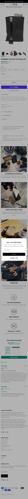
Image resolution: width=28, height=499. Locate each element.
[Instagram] (14, 258)
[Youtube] (16, 258)
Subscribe (14, 254)
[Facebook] (13, 258)
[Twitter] (11, 258)
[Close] (24, 239)
